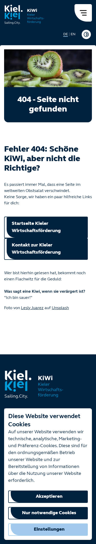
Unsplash (60, 308)
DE (65, 34)
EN (73, 34)
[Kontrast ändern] (86, 34)
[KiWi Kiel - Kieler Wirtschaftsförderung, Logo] (24, 14)
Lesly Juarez (32, 308)
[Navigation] (83, 13)
